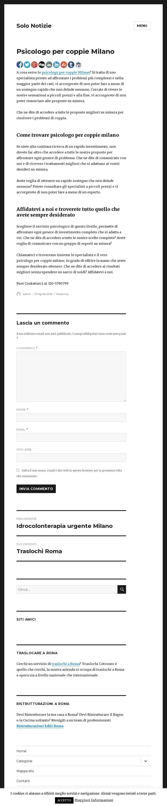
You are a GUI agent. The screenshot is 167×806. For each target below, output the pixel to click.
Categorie (24, 761)
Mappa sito (25, 771)
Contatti (23, 781)
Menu (142, 26)
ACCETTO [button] (64, 800)
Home (21, 751)
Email (22, 429)
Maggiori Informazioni (93, 800)
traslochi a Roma (65, 664)
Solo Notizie (34, 25)
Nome (22, 409)
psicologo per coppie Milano (65, 72)
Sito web (24, 449)
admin (27, 294)
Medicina (62, 294)
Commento (27, 348)
